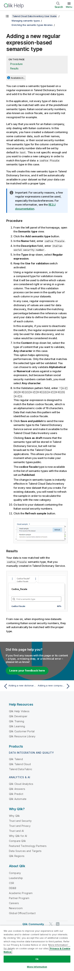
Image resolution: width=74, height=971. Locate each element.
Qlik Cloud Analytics (21, 783)
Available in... (18, 77)
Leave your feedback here (27, 670)
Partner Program (19, 898)
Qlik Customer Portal (21, 731)
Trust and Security (20, 820)
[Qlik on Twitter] (51, 924)
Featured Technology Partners (28, 845)
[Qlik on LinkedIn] (57, 924)
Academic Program (21, 893)
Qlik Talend (16, 759)
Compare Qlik (17, 840)
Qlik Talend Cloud (20, 764)
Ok (37, 959)
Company (15, 873)
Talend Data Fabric (20, 769)
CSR (11, 883)
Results (14, 68)
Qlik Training (16, 721)
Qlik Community (33, 924)
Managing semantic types (26, 20)
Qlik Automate (17, 798)
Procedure (16, 63)
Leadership (16, 878)
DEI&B (12, 888)
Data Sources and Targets (25, 850)
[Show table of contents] (7, 16)
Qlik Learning (17, 726)
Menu (69, 6)
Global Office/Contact (22, 913)
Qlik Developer (18, 716)
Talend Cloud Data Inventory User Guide (34, 16)
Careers (14, 903)
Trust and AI (16, 830)
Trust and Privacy (20, 825)
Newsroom (16, 908)
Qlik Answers (17, 788)
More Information (37, 966)
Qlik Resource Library (22, 736)
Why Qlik (14, 815)
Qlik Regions (16, 855)
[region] (37, 948)
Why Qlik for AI (18, 835)
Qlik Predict (16, 793)
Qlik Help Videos (19, 711)
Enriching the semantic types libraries (32, 24)
